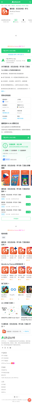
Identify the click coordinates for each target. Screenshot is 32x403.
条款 (13, 401)
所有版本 (16, 218)
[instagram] (5, 348)
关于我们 (3, 384)
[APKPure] (16, 2)
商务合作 (3, 389)
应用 (6, 5)
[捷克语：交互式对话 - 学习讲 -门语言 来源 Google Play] (20, 107)
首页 (2, 5)
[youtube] (10, 348)
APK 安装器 (4, 355)
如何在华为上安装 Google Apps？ (10, 317)
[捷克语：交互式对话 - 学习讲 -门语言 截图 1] (15, 178)
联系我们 (3, 387)
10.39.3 (6, 101)
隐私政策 (19, 399)
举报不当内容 (20, 118)
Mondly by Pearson (15, 11)
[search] (30, 2)
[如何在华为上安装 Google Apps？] (10, 310)
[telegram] (2, 348)
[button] (15, 21)
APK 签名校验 (4, 358)
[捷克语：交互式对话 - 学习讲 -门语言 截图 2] (25, 178)
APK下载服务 (4, 360)
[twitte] (8, 348)
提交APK (3, 375)
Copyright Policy (26, 399)
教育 (9, 5)
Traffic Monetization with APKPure (9, 377)
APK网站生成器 (5, 372)
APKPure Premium (6, 363)
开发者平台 (4, 370)
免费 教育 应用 (5, 113)
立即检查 (4, 118)
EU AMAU (17, 401)
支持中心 (3, 392)
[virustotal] (21, 144)
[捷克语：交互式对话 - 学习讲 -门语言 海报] (5, 178)
